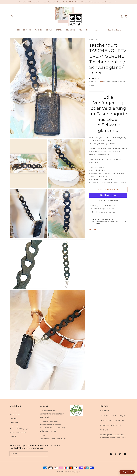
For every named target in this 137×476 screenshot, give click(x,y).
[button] (12, 16)
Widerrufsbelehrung (18, 432)
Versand (100, 81)
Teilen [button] (94, 229)
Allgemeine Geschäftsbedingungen (19, 427)
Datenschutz (15, 415)
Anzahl (91, 85)
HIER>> (63, 439)
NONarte (65, 472)
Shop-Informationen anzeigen (103, 212)
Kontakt (13, 436)
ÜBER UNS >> (105, 430)
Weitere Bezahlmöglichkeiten (108, 200)
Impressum (14, 422)
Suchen (13, 411)
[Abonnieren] (45, 453)
